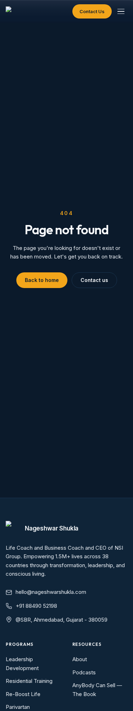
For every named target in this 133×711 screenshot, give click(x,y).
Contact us (94, 280)
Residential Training (29, 681)
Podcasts (84, 672)
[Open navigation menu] (121, 11)
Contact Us (92, 11)
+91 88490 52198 (36, 605)
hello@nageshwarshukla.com (51, 592)
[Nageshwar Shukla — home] (11, 11)
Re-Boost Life (23, 694)
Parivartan (18, 707)
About (79, 659)
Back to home (42, 280)
